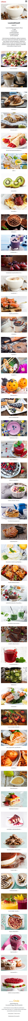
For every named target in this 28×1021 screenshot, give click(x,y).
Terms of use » (17, 1013)
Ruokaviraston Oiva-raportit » (14, 1016)
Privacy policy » (11, 1013)
